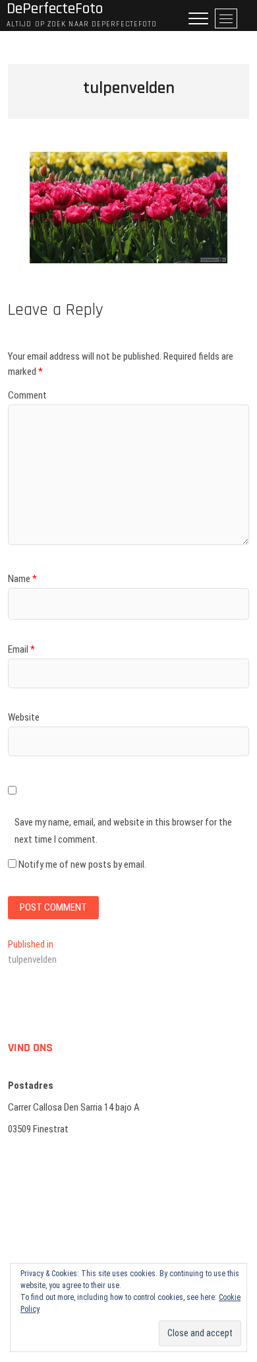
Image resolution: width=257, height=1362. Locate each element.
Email (21, 649)
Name (22, 579)
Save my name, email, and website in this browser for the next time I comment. (123, 830)
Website (24, 717)
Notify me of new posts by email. (82, 864)
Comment (27, 395)
